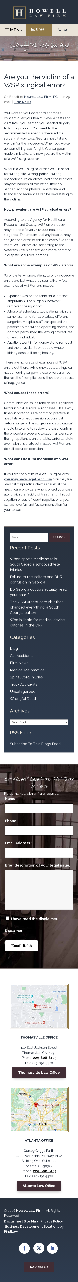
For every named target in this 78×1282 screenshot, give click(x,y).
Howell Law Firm (30, 1211)
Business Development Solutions (32, 1226)
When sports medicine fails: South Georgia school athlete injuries (35, 564)
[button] (13, 29)
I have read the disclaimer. (35, 919)
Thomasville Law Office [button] (39, 1072)
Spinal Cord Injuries (26, 677)
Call (67, 30)
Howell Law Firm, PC (41, 97)
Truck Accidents (23, 684)
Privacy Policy (51, 1221)
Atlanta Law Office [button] (39, 1186)
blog (14, 648)
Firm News (22, 102)
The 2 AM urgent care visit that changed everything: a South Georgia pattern (36, 607)
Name (10, 798)
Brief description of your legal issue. (37, 865)
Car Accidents (22, 656)
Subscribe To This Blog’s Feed (35, 744)
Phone (10, 821)
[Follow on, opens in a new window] (39, 1248)
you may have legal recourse (28, 479)
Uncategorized (22, 691)
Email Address (18, 843)
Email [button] (41, 29)
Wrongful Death (23, 699)
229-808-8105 (44, 1058)
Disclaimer (13, 931)
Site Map (31, 1221)
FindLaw (11, 1231)
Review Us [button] (39, 1267)
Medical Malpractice (27, 670)
